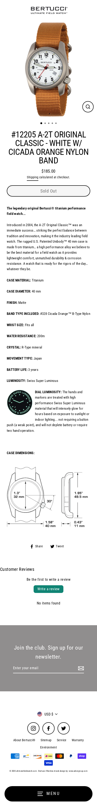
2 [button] (45, 124)
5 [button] (56, 124)
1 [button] (41, 123)
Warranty (78, 740)
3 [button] (49, 124)
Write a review (48, 589)
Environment (48, 747)
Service (62, 740)
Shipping (32, 177)
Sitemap (46, 740)
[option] (48, 69)
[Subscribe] (80, 668)
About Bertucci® (24, 740)
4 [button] (53, 124)
